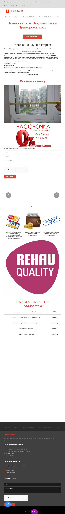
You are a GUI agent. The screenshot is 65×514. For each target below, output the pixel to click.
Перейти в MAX (10, 6)
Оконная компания (45, 17)
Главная (7, 17)
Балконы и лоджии (28, 17)
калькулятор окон (32, 37)
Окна (15, 17)
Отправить (10, 177)
